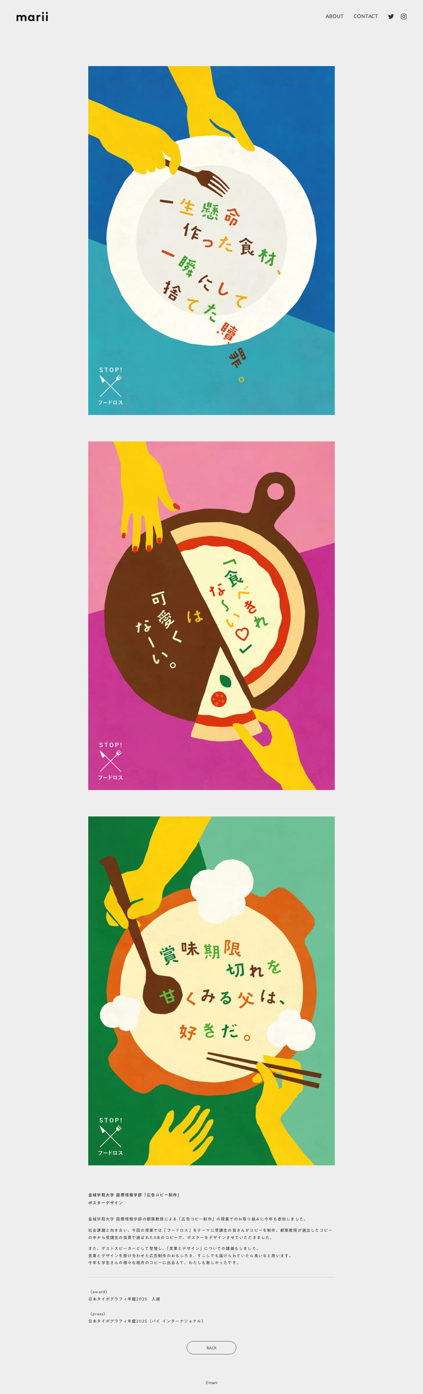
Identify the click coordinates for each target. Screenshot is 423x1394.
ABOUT (335, 16)
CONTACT (366, 16)
